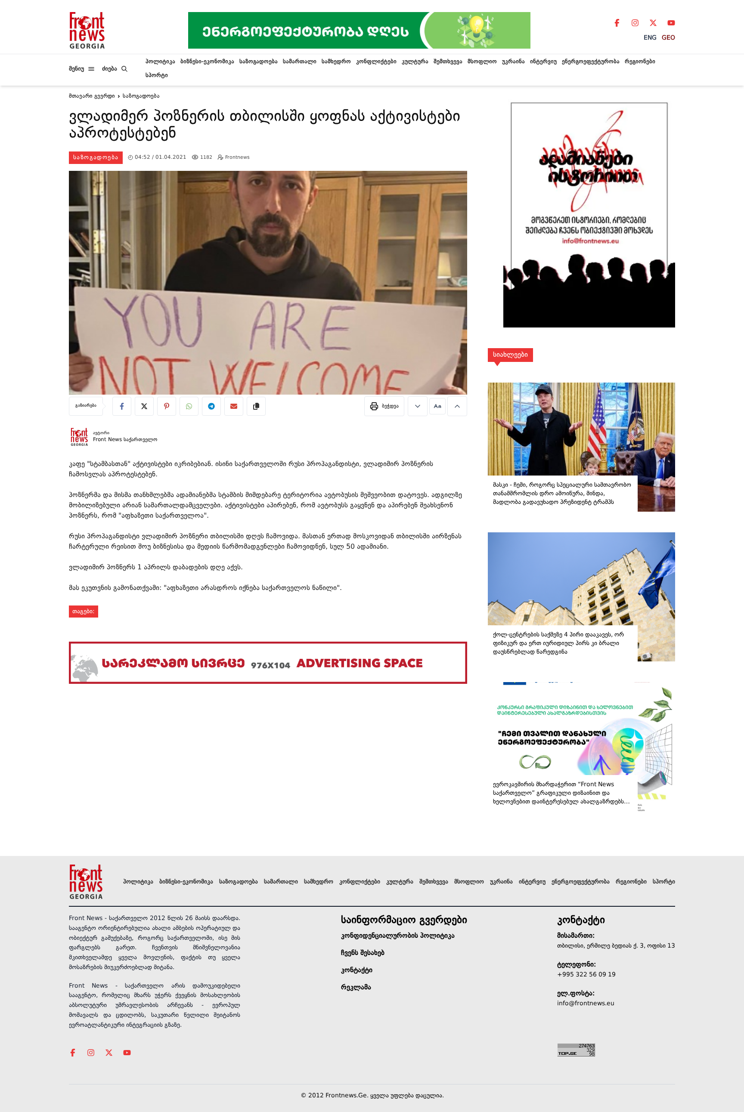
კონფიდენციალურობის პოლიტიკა (398, 936)
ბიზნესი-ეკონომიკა (207, 62)
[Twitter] (653, 23)
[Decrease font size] (418, 406)
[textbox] (268, 127)
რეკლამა (356, 987)
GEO (668, 38)
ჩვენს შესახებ (362, 953)
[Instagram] (635, 23)
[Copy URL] (256, 406)
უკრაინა (513, 62)
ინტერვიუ (543, 62)
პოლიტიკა (160, 62)
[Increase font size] (457, 406)
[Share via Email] (233, 406)
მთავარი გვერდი (92, 96)
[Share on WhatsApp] (189, 406)
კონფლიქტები (376, 62)
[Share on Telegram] (211, 406)
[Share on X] (144, 406)
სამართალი (299, 62)
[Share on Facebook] (121, 406)
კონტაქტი (356, 970)
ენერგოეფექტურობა (591, 62)
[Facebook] (617, 23)
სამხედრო (336, 62)
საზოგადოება (258, 62)
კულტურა (415, 62)
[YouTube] (671, 23)
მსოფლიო (482, 62)
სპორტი (157, 75)
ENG (650, 38)
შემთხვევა (448, 62)
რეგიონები (640, 62)
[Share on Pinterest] (166, 406)
